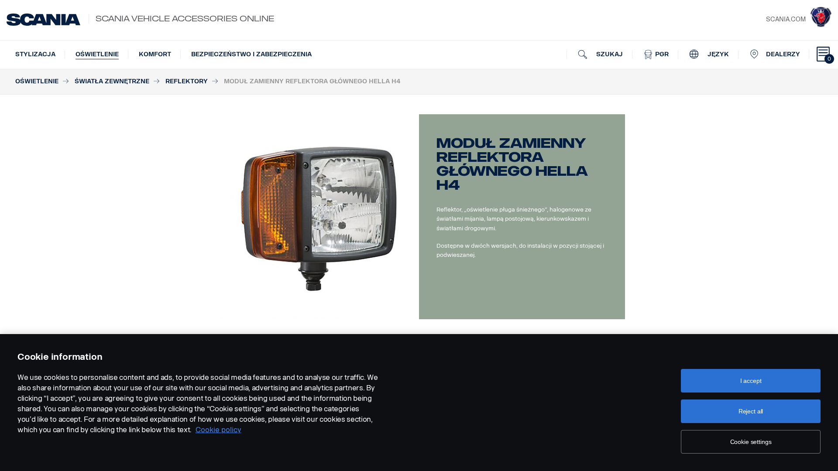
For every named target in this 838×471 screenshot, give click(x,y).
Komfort (155, 54)
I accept (751, 380)
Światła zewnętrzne (112, 81)
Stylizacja (35, 54)
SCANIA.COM (786, 19)
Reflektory (186, 81)
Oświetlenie (97, 54)
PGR (661, 54)
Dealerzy (783, 54)
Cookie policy (218, 430)
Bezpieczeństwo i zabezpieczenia (251, 54)
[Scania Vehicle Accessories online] (43, 19)
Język (717, 54)
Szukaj (608, 54)
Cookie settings (751, 441)
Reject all (750, 411)
